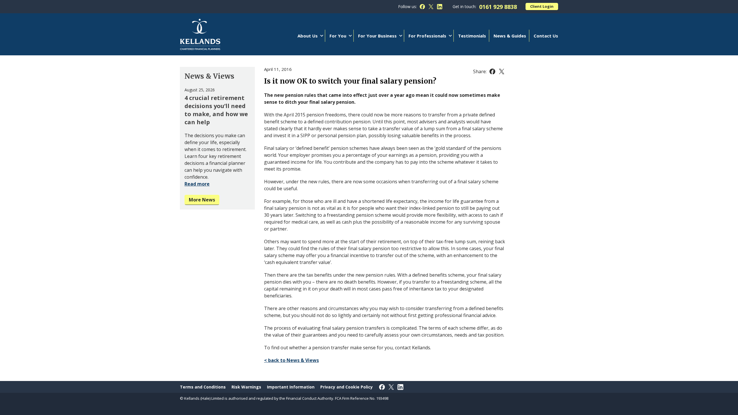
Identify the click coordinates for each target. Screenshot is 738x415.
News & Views (209, 76)
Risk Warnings (246, 387)
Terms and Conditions (203, 387)
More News (202, 200)
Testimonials (472, 36)
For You (338, 36)
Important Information (291, 387)
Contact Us (546, 36)
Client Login (542, 6)
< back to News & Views (291, 360)
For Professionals (427, 36)
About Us (308, 36)
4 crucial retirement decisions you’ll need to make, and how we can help (216, 110)
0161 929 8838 (498, 6)
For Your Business (377, 36)
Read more (197, 184)
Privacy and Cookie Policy (346, 387)
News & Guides (510, 36)
